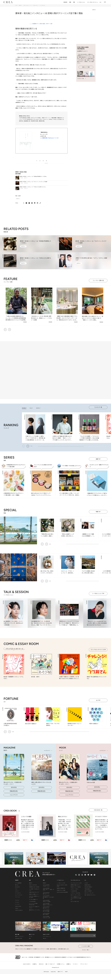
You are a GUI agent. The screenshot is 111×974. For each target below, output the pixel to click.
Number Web (53, 971)
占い (100, 2)
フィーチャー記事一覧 (98, 280)
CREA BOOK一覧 (98, 810)
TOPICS (16, 908)
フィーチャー (17, 904)
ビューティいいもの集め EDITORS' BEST (33, 904)
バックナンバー (47, 750)
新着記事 (65, 2)
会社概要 (34, 964)
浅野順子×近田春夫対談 (61, 888)
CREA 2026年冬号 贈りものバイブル (46, 893)
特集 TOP (98, 511)
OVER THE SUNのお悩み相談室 (62, 892)
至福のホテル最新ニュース (33, 894)
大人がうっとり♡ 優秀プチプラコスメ (34, 907)
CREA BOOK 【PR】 (18, 938)
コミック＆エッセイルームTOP (98, 649)
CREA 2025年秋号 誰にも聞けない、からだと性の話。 (48, 897)
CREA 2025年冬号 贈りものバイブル (46, 907)
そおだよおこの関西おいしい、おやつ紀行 (34, 897)
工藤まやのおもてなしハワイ (34, 892)
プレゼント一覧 (80, 78)
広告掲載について (60, 964)
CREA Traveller (46, 971)
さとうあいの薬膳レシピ (33, 899)
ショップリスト (14, 795)
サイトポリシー (75, 964)
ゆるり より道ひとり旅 (75, 901)
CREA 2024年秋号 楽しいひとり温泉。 (46, 911)
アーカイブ (17, 902)
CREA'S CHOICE (18, 906)
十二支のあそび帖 (74, 891)
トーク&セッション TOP (98, 593)
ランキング (17, 900)
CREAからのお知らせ (19, 910)
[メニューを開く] (104, 2)
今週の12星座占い (88, 889)
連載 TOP (98, 459)
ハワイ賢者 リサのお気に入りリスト (34, 890)
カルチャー (18, 198)
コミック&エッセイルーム (92, 2)
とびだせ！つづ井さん (74, 889)
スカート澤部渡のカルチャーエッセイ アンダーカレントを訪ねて (76, 898)
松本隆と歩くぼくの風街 (61, 890)
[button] (5, 329)
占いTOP (98, 700)
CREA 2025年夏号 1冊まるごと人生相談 (46, 901)
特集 (74, 2)
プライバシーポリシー (84, 964)
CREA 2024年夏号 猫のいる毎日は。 (46, 914)
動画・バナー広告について (50, 964)
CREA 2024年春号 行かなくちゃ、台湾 (46, 917)
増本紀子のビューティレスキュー (34, 911)
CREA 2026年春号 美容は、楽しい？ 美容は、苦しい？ (48, 889)
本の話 (66, 971)
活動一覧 (44, 938)
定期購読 (68, 964)
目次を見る (14, 787)
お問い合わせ (41, 964)
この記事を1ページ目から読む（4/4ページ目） (42, 23)
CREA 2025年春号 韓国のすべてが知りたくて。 (48, 904)
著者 (30, 938)
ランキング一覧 (98, 407)
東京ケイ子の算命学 (88, 891)
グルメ (16, 889)
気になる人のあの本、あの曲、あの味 (62, 886)
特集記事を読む (14, 791)
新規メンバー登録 (85, 67)
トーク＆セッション (81, 2)
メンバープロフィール (47, 936)
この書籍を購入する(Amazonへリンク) (49, 138)
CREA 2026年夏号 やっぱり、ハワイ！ (46, 886)
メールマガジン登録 (86, 946)
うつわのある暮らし (32, 901)
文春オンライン (60, 971)
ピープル (30, 936)
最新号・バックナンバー (19, 936)
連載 (70, 2)
